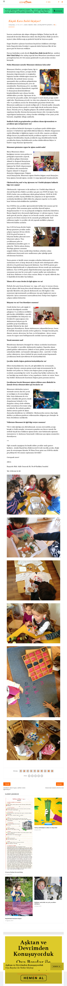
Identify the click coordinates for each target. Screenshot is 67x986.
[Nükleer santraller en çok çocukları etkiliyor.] (48, 888)
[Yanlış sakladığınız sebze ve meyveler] (48, 811)
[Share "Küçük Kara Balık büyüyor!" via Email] (48, 771)
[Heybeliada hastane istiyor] (19, 896)
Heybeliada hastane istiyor (13, 918)
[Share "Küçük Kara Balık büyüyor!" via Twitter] (24, 771)
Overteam (41, 974)
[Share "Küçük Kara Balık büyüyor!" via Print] (52, 771)
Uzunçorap (12, 25)
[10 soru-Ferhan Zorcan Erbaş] (19, 834)
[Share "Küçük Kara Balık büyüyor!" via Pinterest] (34, 771)
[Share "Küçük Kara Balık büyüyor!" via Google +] (27, 771)
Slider (35, 25)
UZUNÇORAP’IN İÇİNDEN (44, 25)
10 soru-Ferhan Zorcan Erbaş (14, 872)
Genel (25, 25)
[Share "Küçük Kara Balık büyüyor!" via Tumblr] (31, 771)
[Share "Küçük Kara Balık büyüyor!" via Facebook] (21, 771)
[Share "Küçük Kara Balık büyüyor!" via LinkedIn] (38, 771)
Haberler (30, 25)
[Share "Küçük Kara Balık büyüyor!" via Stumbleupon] (45, 771)
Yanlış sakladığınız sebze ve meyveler (45, 827)
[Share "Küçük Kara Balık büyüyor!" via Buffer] (41, 771)
